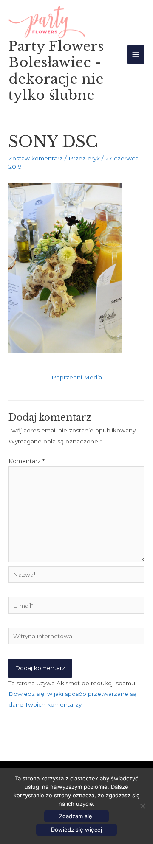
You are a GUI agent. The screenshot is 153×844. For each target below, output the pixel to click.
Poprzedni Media (76, 377)
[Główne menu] (136, 54)
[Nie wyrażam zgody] (142, 806)
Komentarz (26, 460)
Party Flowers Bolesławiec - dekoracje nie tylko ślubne (56, 71)
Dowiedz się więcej (76, 829)
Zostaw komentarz (35, 158)
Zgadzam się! (76, 816)
